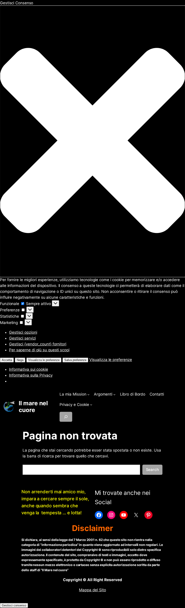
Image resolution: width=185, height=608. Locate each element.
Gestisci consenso (14, 605)
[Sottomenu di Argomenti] (114, 394)
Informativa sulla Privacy (31, 375)
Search (152, 469)
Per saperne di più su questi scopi (39, 350)
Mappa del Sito (92, 590)
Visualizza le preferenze (44, 360)
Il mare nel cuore (33, 406)
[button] (92, 141)
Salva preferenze (75, 360)
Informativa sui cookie (28, 369)
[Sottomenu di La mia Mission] (88, 394)
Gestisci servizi (22, 338)
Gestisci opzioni (23, 332)
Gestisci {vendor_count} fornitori (37, 344)
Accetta (7, 360)
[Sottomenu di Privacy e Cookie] (91, 404)
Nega (20, 360)
